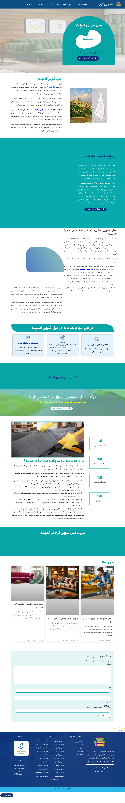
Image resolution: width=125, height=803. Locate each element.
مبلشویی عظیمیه (59, 758)
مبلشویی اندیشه (60, 751)
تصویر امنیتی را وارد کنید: (94, 707)
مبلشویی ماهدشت (42, 755)
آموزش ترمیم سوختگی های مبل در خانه (63, 618)
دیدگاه (108, 664)
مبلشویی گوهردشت (59, 755)
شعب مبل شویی (81, 4)
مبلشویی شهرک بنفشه (41, 751)
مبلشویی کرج (106, 4)
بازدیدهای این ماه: (19, 768)
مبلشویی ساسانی (43, 758)
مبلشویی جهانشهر (59, 769)
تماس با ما (39, 4)
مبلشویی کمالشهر (42, 765)
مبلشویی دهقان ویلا (42, 748)
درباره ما (29, 4)
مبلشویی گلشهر (60, 748)
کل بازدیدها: (22, 774)
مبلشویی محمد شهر (42, 744)
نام (110, 687)
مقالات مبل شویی (53, 4)
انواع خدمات (67, 4)
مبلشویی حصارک (43, 741)
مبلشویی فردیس (60, 762)
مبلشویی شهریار (43, 769)
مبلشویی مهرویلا (60, 765)
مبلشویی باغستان (59, 744)
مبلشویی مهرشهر (59, 741)
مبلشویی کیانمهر (43, 762)
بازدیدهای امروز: (21, 765)
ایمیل (109, 694)
